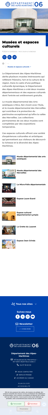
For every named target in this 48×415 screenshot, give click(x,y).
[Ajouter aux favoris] (4, 57)
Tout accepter (17, 404)
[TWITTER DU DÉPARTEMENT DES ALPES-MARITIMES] (22, 316)
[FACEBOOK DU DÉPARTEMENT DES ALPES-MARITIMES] (17, 316)
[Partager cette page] (14, 57)
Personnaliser (24, 409)
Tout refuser (33, 404)
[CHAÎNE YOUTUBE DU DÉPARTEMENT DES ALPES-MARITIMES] (32, 316)
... (8, 63)
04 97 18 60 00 (25, 365)
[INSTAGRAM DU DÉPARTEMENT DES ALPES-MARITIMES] (27, 316)
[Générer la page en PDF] (9, 57)
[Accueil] (3, 63)
